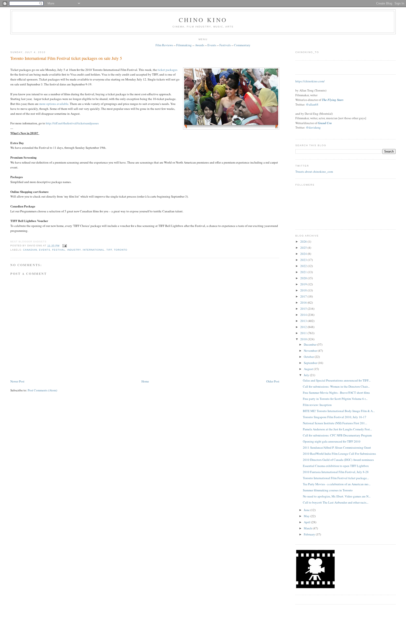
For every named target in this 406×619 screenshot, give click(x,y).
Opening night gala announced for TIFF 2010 (331, 441)
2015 (304, 308)
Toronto (120, 249)
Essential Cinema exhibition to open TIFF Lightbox (336, 466)
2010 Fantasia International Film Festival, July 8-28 (336, 472)
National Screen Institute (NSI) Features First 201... (335, 423)
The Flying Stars (333, 100)
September (311, 363)
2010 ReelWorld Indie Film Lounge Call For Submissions (339, 453)
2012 (304, 327)
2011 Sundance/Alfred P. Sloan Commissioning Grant (337, 447)
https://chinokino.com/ (310, 81)
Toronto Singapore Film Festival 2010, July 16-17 (334, 417)
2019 (304, 284)
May (307, 516)
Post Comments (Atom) (42, 390)
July (307, 375)
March (308, 528)
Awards (199, 45)
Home (145, 381)
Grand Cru (325, 123)
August (309, 369)
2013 (304, 321)
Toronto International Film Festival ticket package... (336, 478)
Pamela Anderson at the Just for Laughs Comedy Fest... (337, 429)
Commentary (242, 45)
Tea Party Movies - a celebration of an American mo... (337, 484)
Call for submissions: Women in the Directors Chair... (336, 386)
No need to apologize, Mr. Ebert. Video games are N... (337, 496)
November (311, 350)
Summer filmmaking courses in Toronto (328, 490)
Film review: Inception (317, 405)
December (310, 344)
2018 (304, 290)
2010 (304, 339)
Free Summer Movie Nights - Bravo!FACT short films (336, 392)
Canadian (30, 249)
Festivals (225, 45)
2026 (304, 241)
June (307, 510)
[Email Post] (64, 245)
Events (211, 45)
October (309, 357)
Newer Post (17, 381)
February (310, 534)
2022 (304, 266)
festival (58, 249)
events (44, 249)
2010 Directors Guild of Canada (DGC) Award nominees (338, 460)
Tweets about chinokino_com (314, 171)
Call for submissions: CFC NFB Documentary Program (337, 435)
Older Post (272, 381)
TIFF (109, 249)
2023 (304, 260)
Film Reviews (164, 45)
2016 (304, 302)
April (307, 522)
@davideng (313, 127)
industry (74, 249)
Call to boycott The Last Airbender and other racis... (335, 502)
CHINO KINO (203, 20)
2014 (304, 315)
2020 (304, 278)
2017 (304, 296)
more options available (53, 104)
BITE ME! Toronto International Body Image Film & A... (339, 411)
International (94, 249)
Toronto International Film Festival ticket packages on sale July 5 (66, 58)
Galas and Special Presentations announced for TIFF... (337, 380)
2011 (304, 333)
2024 (304, 254)
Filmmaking (184, 45)
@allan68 (312, 104)
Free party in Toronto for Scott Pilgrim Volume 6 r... (335, 399)
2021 (304, 272)
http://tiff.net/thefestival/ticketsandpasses (72, 123)
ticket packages (167, 70)
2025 (304, 247)
